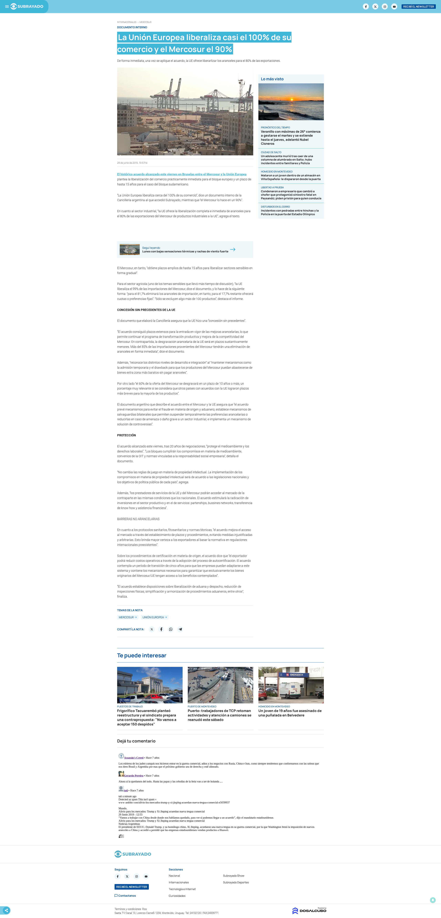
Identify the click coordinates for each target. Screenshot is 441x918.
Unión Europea (153, 617)
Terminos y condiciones (128, 909)
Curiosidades (177, 896)
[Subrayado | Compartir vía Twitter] (152, 629)
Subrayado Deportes (236, 882)
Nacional (174, 876)
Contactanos (127, 895)
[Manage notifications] (433, 900)
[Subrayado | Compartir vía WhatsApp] (171, 629)
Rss (144, 909)
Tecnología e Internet (182, 889)
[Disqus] (220, 795)
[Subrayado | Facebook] (366, 6)
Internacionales (126, 22)
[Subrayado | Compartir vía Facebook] (161, 629)
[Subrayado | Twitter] (375, 6)
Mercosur (145, 22)
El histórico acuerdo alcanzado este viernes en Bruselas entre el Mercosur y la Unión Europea (182, 174)
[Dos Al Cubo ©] (309, 913)
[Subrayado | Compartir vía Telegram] (180, 629)
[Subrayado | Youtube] (394, 6)
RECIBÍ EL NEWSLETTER (418, 6)
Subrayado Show (233, 876)
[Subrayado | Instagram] (384, 6)
